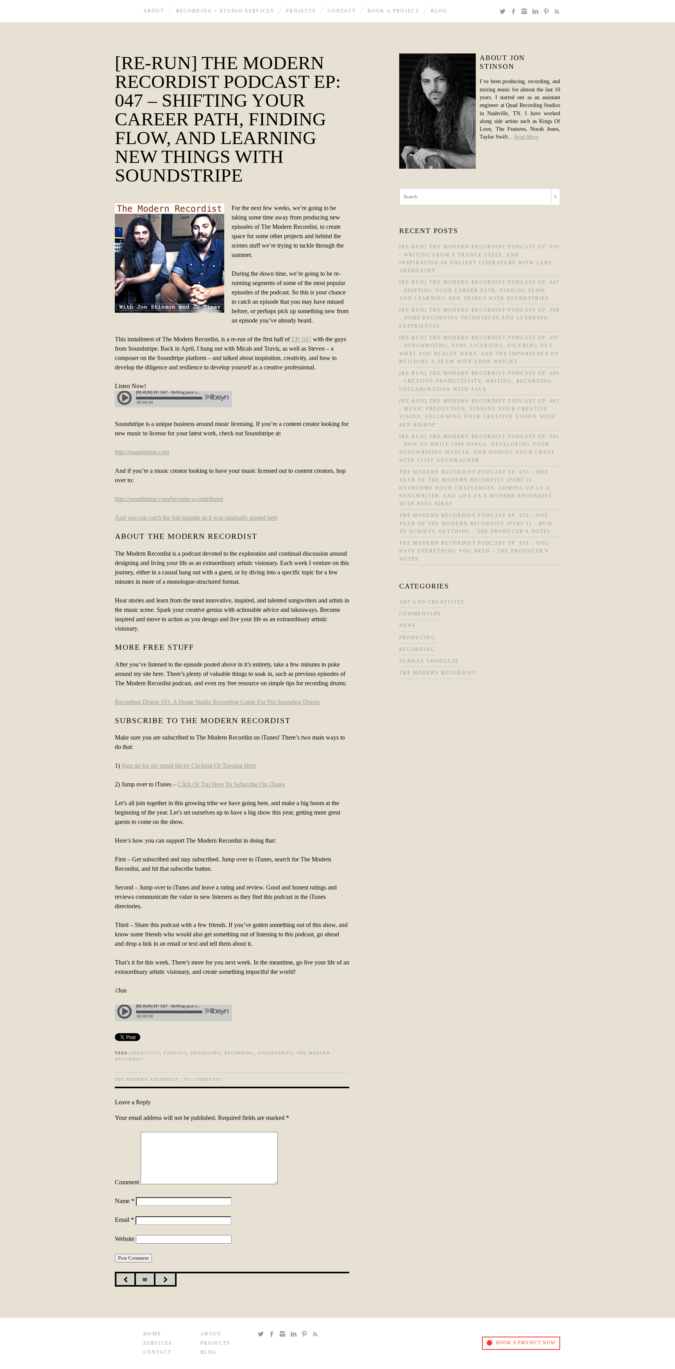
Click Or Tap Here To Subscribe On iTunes (231, 784)
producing (205, 1053)
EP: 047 (301, 339)
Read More (526, 137)
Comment (127, 1182)
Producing (417, 637)
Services (158, 1343)
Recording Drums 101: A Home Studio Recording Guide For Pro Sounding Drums (217, 702)
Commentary (420, 614)
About (153, 11)
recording (239, 1053)
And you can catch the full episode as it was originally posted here (196, 517)
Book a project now (525, 1343)
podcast (175, 1053)
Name (124, 1201)
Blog (439, 11)
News (407, 625)
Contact (342, 11)
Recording (417, 649)
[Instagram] (525, 11)
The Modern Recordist (147, 1079)
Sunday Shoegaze (429, 661)
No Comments (203, 1079)
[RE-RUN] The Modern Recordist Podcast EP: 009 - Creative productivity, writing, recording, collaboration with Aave (479, 381)
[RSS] (557, 11)
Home (152, 1334)
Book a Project (393, 11)
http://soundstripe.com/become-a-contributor (169, 499)
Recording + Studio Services (225, 11)
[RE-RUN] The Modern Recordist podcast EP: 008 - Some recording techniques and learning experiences (479, 318)
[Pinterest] (547, 11)
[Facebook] (515, 11)
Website (124, 1238)
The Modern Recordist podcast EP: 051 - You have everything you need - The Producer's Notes (474, 551)
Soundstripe (275, 1053)
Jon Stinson (122, 11)
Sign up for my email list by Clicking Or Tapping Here (188, 765)
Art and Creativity (432, 602)
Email (124, 1219)
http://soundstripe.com (142, 452)
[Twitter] (504, 11)
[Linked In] (536, 11)
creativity (145, 1053)
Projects (301, 11)
